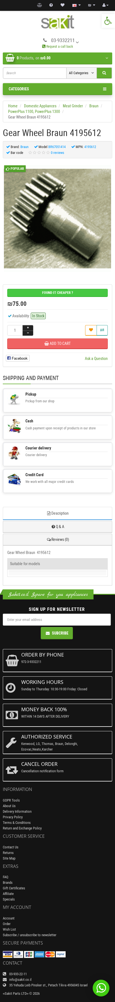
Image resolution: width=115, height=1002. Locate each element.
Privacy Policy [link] (13, 817)
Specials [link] (9, 899)
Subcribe (60, 633)
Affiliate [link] (8, 894)
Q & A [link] (60, 526)
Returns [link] (8, 853)
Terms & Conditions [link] (17, 823)
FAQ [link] (5, 877)
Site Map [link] (9, 858)
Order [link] (7, 924)
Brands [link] (8, 882)
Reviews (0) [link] (60, 539)
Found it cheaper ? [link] (57, 293)
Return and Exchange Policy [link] (22, 828)
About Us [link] (9, 806)
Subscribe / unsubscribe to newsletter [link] (29, 935)
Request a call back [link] (59, 47)
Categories (19, 89)
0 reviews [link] (57, 153)
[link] (108, 21)
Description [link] (60, 513)
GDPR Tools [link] (11, 800)
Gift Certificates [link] (14, 888)
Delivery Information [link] (17, 811)
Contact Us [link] (10, 847)
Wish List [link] (9, 929)
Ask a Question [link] (96, 358)
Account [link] (9, 918)
